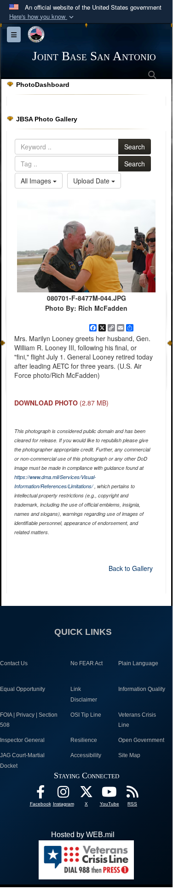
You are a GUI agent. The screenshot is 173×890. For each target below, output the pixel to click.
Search (134, 146)
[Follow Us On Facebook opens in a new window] (40, 794)
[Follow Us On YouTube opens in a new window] (109, 794)
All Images (37, 180)
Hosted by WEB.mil (83, 835)
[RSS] (132, 794)
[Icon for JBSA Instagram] (63, 794)
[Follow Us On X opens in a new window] (86, 794)
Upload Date (92, 180)
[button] (42, 17)
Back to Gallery (131, 568)
